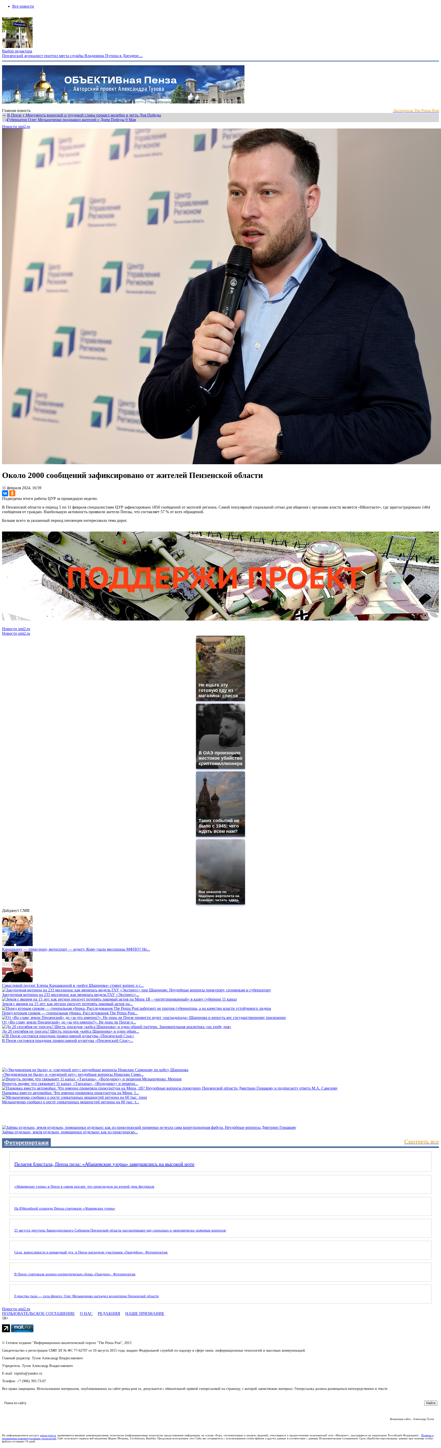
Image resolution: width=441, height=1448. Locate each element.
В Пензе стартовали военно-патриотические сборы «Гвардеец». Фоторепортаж (75, 1274)
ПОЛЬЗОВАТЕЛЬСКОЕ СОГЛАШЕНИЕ (38, 1313)
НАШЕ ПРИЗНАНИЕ (144, 1313)
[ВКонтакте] (5, 493)
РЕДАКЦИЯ (109, 1313)
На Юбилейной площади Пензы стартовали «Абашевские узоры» (64, 1208)
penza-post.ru (48, 1435)
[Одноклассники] (12, 493)
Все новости (23, 6)
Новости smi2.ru (16, 126)
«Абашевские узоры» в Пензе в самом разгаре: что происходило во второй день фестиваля (84, 1186)
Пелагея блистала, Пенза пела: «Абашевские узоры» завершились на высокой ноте (104, 1164)
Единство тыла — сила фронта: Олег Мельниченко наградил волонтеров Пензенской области (86, 1296)
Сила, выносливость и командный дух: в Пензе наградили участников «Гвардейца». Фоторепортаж (91, 1252)
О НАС (86, 1313)
